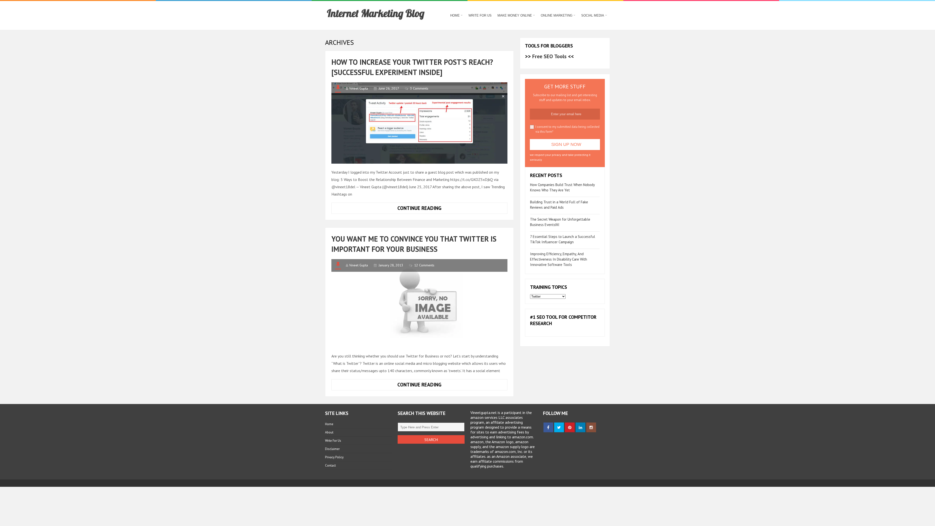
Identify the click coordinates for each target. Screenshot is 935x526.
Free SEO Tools (549, 56)
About (329, 432)
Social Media (592, 15)
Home (455, 15)
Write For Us (480, 15)
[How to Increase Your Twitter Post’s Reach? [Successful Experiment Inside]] (419, 123)
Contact (330, 465)
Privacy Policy (334, 457)
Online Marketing (556, 15)
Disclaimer (332, 449)
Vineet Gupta (358, 88)
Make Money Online (514, 15)
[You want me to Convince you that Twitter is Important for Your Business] (419, 303)
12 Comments (424, 265)
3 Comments (419, 88)
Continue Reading (434, 209)
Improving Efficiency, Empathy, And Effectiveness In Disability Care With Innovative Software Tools (558, 259)
